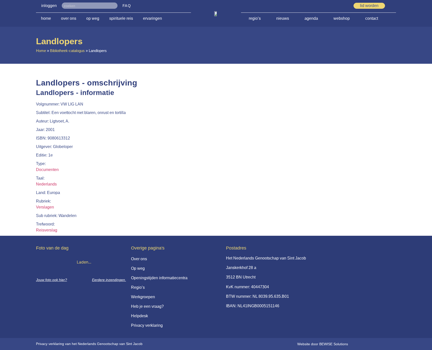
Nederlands (46, 184)
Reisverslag (46, 230)
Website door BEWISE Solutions (322, 344)
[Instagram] (344, 6)
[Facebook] (335, 6)
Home (46, 18)
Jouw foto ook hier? (51, 280)
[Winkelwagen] (394, 5)
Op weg (92, 18)
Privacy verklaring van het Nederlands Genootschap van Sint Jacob (89, 344)
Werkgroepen (143, 297)
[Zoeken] (114, 5)
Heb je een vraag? (147, 306)
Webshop (342, 18)
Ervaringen (152, 18)
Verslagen (45, 207)
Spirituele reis (121, 18)
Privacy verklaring (147, 325)
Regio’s (255, 18)
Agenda (311, 18)
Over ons (68, 18)
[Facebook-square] (326, 6)
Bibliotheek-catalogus (67, 50)
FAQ (126, 6)
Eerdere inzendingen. (109, 280)
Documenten (47, 170)
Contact (371, 18)
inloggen (49, 6)
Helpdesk (139, 316)
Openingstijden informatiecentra (159, 278)
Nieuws (282, 18)
